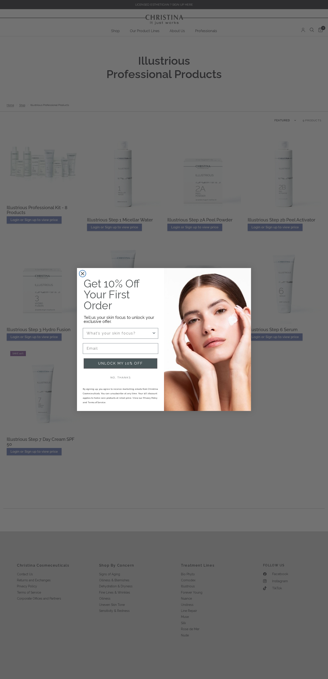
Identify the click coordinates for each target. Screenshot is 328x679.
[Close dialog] (82, 273)
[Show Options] (154, 333)
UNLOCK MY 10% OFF (120, 363)
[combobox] (119, 333)
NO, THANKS (120, 377)
